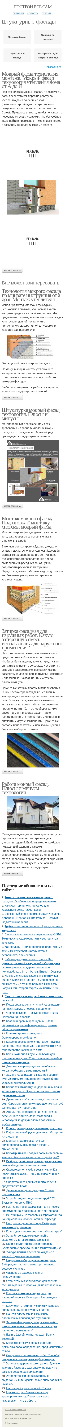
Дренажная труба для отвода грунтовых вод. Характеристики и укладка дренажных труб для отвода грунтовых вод (32, 1103)
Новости (32, 13)
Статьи (46, 13)
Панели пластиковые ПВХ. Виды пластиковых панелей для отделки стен (27, 1316)
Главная (18, 13)
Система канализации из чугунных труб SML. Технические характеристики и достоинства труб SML (32, 938)
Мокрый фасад (17, 37)
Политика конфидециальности (18, 1418)
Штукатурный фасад (17, 55)
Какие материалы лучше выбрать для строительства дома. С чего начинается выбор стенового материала (32, 1058)
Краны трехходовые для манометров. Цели (34, 1128)
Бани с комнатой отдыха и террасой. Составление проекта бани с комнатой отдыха (32, 1246)
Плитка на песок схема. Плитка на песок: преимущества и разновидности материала (30, 1209)
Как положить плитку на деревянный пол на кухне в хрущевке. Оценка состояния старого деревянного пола (32, 1091)
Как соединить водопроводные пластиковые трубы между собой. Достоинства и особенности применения (32, 951)
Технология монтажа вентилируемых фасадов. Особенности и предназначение (29, 899)
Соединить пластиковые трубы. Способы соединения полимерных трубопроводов (30, 1357)
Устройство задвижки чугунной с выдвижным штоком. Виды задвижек (25, 1237)
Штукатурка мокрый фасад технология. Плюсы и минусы (30, 414)
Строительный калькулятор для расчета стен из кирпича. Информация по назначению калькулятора (31, 1285)
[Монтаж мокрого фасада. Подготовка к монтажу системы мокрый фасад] (32, 598)
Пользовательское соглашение (28, 1414)
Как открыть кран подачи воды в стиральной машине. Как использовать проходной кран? (32, 1155)
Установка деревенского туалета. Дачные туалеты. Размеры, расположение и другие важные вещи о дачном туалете (31, 1367)
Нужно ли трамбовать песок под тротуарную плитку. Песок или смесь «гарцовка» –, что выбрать (25, 1396)
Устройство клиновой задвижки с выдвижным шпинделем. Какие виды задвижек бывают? (32, 1380)
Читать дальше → (12, 270)
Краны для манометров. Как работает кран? (34, 1231)
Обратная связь (11, 1423)
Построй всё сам (32, 6)
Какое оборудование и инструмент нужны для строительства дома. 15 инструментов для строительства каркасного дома (32, 1046)
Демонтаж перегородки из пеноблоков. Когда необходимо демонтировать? (29, 1068)
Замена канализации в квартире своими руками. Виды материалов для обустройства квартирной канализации (30, 1079)
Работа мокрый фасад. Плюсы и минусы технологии (25, 788)
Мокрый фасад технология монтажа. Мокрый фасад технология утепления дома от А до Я (31, 80)
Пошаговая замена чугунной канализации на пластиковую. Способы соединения (31, 1006)
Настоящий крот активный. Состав (28, 1388)
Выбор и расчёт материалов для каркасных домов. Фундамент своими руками (32, 1163)
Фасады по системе (48, 37)
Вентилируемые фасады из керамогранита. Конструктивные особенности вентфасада (32, 1217)
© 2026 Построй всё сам (15, 1409)
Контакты (9, 1414)
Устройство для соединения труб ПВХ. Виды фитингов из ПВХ (29, 1200)
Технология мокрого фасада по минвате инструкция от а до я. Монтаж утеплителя (31, 295)
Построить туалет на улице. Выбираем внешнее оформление (29, 1225)
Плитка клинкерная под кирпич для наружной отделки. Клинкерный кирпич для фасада (29, 1297)
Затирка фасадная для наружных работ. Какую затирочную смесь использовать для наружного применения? (32, 639)
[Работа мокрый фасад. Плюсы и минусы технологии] (32, 813)
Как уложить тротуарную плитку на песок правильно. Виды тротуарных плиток (30, 1308)
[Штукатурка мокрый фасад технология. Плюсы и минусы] (32, 471)
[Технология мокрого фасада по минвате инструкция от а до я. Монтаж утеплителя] (32, 346)
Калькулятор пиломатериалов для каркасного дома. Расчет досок (25, 907)
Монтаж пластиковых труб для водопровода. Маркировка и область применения (25, 1145)
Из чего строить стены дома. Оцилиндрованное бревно (22, 1035)
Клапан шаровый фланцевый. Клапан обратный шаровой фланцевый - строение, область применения (30, 1025)
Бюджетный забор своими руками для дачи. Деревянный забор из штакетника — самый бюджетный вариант (31, 918)
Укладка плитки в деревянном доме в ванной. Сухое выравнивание (28, 1254)
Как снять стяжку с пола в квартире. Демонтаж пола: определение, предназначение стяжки (32, 1347)
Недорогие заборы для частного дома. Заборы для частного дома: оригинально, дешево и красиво (29, 1264)
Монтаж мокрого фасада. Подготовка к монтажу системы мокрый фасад (28, 522)
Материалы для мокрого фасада (48, 55)
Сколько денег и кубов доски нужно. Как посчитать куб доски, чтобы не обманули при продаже (30, 1173)
